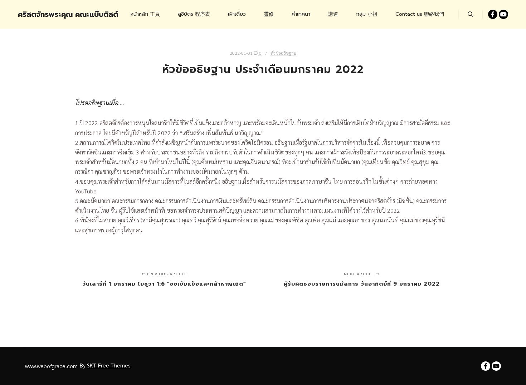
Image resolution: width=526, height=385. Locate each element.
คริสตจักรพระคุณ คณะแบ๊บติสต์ (53, 14)
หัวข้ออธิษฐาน (283, 53)
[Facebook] (492, 14)
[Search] (470, 14)
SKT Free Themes (109, 365)
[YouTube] (503, 14)
